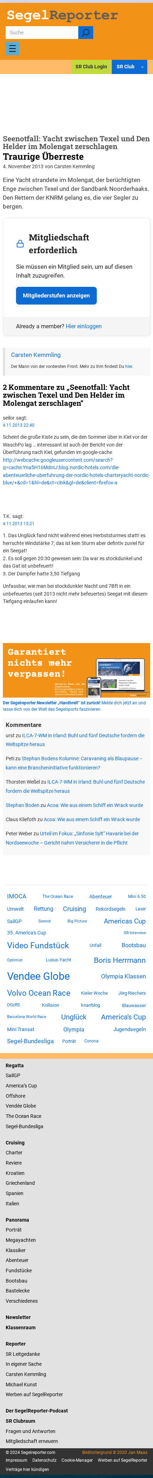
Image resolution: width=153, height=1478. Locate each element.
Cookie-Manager (77, 1460)
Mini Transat (21, 1029)
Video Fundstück (38, 945)
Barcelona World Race (26, 1016)
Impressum (16, 1460)
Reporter (16, 1344)
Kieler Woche (94, 993)
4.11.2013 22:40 (19, 425)
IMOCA (16, 896)
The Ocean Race (57, 896)
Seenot (44, 921)
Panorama (17, 1220)
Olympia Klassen (123, 976)
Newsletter (18, 1317)
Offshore (15, 1096)
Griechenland (20, 1183)
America (15, 1085)
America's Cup (123, 1017)
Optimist (15, 960)
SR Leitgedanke (23, 1354)
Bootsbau (134, 945)
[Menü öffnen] (12, 48)
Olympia (73, 1029)
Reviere (14, 1163)
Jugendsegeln (129, 1029)
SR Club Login (91, 66)
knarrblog (90, 1005)
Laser (141, 908)
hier (128, 366)
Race (35, 1116)
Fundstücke (19, 1270)
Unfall (95, 945)
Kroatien (15, 1173)
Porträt (69, 1041)
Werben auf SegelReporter (34, 1394)
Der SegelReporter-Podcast (37, 1411)
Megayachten (21, 1240)
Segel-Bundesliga (30, 1041)
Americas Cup (125, 921)
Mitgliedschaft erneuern (32, 1441)
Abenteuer (100, 896)
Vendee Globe (38, 976)
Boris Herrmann (120, 960)
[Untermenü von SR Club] (142, 66)
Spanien (14, 1193)
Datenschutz (44, 1460)
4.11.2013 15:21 (19, 523)
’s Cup (30, 1085)
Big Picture (77, 921)
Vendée (14, 1106)
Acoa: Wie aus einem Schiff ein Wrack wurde (95, 805)
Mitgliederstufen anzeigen (56, 295)
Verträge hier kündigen (27, 1469)
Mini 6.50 (137, 896)
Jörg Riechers (132, 993)
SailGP (14, 921)
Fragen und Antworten (31, 1431)
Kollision (50, 1005)
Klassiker (16, 1250)
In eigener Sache (24, 1364)
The (10, 1116)
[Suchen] (85, 32)
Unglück (73, 1017)
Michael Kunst (21, 1384)
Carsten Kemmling (36, 355)
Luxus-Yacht (58, 959)
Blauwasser (134, 1005)
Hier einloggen (84, 326)
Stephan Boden (22, 805)
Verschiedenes (22, 1301)
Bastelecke (18, 1291)
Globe (29, 1106)
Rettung (43, 908)
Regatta (15, 1065)
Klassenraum (21, 1327)
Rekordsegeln (111, 909)
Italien (12, 1203)
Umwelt (15, 909)
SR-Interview (135, 932)
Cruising (74, 909)
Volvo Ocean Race (38, 992)
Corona (91, 1041)
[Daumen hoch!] (5, 495)
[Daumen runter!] (5, 503)
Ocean (22, 1116)
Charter (14, 1152)
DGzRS (13, 1004)
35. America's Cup (26, 933)
